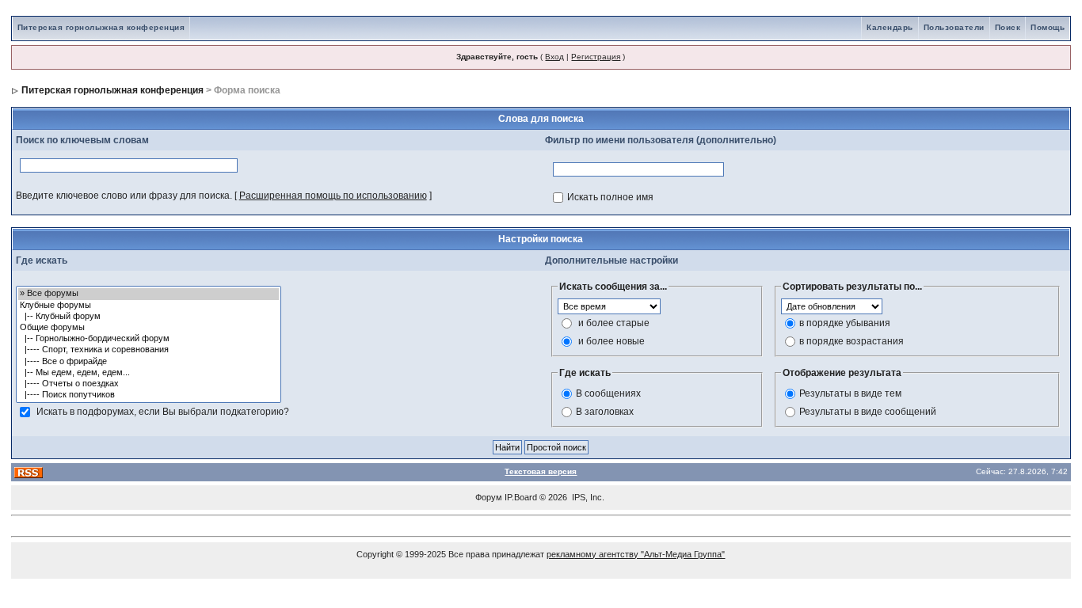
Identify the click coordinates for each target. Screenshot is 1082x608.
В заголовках (605, 411)
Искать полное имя (610, 197)
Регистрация (595, 56)
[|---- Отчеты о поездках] (148, 384)
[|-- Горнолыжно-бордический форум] (148, 338)
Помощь (1048, 27)
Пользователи (954, 27)
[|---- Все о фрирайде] (148, 361)
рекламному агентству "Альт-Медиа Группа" (636, 554)
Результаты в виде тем (850, 393)
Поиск (1008, 27)
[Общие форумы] (148, 327)
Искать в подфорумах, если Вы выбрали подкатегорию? (162, 411)
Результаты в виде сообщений (867, 411)
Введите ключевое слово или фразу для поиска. (124, 195)
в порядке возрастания (851, 341)
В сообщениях (608, 393)
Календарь (890, 27)
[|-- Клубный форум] (148, 316)
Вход (554, 56)
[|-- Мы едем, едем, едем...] (148, 372)
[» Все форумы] (148, 293)
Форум (488, 497)
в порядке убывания (844, 323)
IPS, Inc (587, 497)
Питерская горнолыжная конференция (101, 27)
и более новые (611, 341)
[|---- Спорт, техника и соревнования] (148, 349)
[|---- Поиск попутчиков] (148, 395)
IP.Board (521, 497)
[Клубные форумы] (148, 305)
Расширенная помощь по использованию (333, 195)
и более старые (614, 323)
